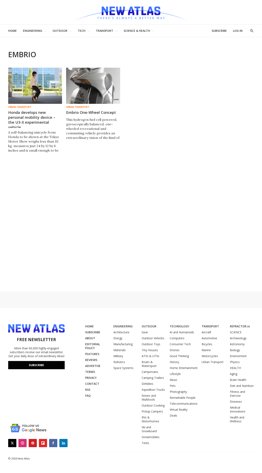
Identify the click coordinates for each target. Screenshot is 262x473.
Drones (175, 350)
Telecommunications (184, 404)
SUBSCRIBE (219, 31)
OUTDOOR (60, 31)
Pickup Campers (152, 411)
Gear (145, 332)
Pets (173, 386)
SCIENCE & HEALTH (137, 31)
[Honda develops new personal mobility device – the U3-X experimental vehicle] (35, 86)
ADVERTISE (93, 366)
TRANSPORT (104, 31)
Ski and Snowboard (149, 429)
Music (173, 380)
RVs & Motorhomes (150, 419)
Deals (173, 415)
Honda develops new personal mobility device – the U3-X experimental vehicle (31, 120)
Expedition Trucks (153, 390)
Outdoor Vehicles (153, 338)
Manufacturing (123, 344)
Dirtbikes (147, 384)
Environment (238, 356)
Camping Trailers (153, 378)
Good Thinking (179, 356)
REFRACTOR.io (240, 326)
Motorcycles (210, 356)
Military (118, 356)
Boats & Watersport (149, 364)
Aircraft (206, 332)
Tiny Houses (150, 350)
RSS (87, 390)
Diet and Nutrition (242, 386)
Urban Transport (19, 107)
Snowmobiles (150, 437)
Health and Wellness (237, 419)
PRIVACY (91, 378)
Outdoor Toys (151, 344)
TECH (81, 31)
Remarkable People (182, 398)
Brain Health (238, 380)
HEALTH (235, 368)
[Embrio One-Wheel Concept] (93, 86)
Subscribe (36, 365)
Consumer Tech (180, 344)
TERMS (90, 372)
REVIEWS (91, 360)
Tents (145, 443)
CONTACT (92, 384)
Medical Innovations (237, 409)
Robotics (119, 362)
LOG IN (238, 31)
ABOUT (90, 338)
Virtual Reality (178, 409)
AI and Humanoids (182, 332)
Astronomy (237, 344)
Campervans (150, 372)
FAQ (88, 396)
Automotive (209, 338)
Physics (235, 362)
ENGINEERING (32, 31)
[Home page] (131, 12)
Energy (117, 338)
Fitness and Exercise (237, 394)
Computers (177, 338)
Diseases (236, 401)
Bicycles (207, 344)
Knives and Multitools (149, 397)
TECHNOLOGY (179, 326)
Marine (206, 350)
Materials (119, 350)
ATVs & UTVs (150, 356)
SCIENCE (236, 332)
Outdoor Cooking (153, 405)
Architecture (121, 332)
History (174, 362)
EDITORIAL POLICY (92, 346)
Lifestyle (175, 374)
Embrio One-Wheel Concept (91, 112)
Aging (233, 374)
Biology (235, 350)
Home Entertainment (184, 368)
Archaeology (238, 338)
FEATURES (92, 354)
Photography (178, 392)
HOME (12, 31)
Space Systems (123, 368)
